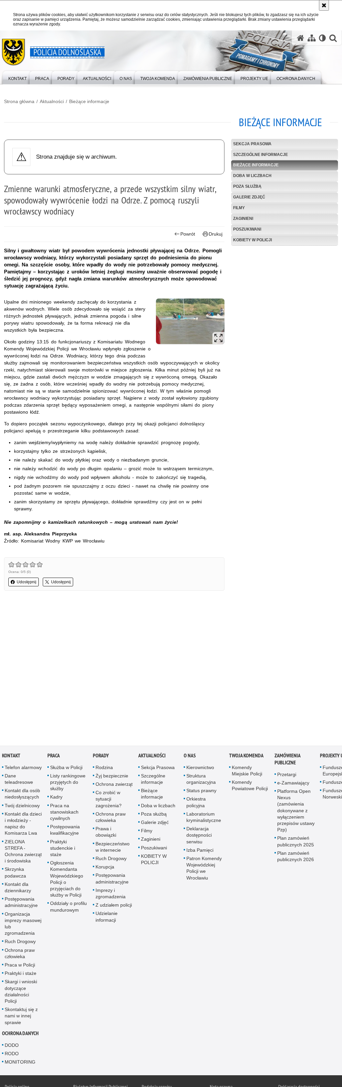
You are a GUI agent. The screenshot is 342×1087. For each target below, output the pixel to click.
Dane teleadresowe (19, 780)
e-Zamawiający (293, 784)
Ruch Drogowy (20, 943)
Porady (101, 756)
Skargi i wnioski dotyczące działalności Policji (21, 993)
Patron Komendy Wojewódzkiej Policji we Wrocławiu (204, 869)
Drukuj (215, 234)
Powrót (187, 234)
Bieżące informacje (89, 101)
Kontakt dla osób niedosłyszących (22, 795)
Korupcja (105, 868)
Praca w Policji (20, 966)
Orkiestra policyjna (196, 804)
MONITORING (20, 1063)
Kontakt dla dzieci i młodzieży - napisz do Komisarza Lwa (23, 825)
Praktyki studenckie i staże (62, 849)
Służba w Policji (66, 768)
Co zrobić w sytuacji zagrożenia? (109, 800)
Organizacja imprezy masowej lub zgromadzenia (23, 925)
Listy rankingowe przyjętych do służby (68, 783)
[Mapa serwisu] (312, 38)
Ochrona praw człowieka (20, 954)
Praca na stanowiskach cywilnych (64, 813)
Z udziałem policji (114, 906)
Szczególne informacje (260, 154)
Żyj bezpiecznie (112, 777)
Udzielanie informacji (107, 918)
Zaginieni (243, 218)
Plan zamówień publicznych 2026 (295, 857)
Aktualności (52, 101)
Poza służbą (247, 186)
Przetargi (286, 775)
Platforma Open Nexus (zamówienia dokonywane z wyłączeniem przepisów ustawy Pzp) (296, 812)
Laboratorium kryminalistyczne (203, 818)
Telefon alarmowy (23, 768)
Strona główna (19, 101)
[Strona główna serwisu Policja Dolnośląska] (300, 38)
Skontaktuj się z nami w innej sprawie (21, 1017)
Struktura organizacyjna (201, 780)
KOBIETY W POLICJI (252, 240)
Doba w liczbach (252, 175)
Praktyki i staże (20, 974)
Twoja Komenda (246, 756)
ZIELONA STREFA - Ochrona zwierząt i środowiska (23, 852)
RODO (12, 1055)
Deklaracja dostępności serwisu (199, 836)
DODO (12, 1046)
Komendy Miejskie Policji (247, 772)
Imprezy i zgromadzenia (111, 895)
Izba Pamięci (199, 851)
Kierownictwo (200, 768)
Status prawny (201, 792)
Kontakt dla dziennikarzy (18, 889)
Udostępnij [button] (26, 582)
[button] (333, 38)
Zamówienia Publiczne (287, 760)
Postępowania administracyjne (21, 903)
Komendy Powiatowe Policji (250, 786)
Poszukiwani (247, 229)
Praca (53, 756)
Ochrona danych (20, 1034)
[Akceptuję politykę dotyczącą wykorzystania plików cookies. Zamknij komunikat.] (324, 5)
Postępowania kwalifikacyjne (65, 831)
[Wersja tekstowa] (322, 38)
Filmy (239, 207)
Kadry (56, 798)
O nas (190, 756)
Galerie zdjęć (249, 197)
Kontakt (11, 756)
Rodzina (104, 768)
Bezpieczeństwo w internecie (113, 848)
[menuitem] (17, 77)
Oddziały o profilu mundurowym (68, 908)
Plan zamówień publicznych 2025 (295, 843)
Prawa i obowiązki (106, 833)
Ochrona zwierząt (114, 785)
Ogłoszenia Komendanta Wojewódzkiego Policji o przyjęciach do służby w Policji (66, 880)
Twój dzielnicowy (22, 807)
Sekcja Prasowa (252, 144)
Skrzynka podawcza (15, 874)
